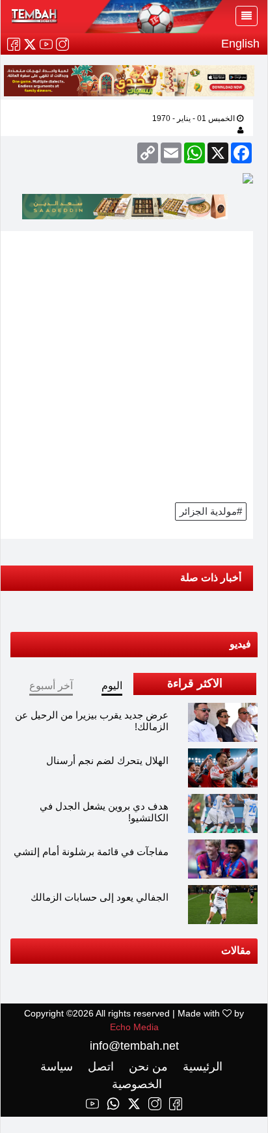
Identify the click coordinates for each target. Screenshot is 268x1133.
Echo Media (134, 1027)
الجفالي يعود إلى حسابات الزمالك (99, 897)
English (240, 43)
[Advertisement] (134, 365)
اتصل (99, 1066)
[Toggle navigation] (246, 16)
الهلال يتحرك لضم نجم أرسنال (107, 760)
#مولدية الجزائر (211, 511)
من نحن (147, 1066)
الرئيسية (201, 1066)
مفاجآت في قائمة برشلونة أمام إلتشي (91, 851)
